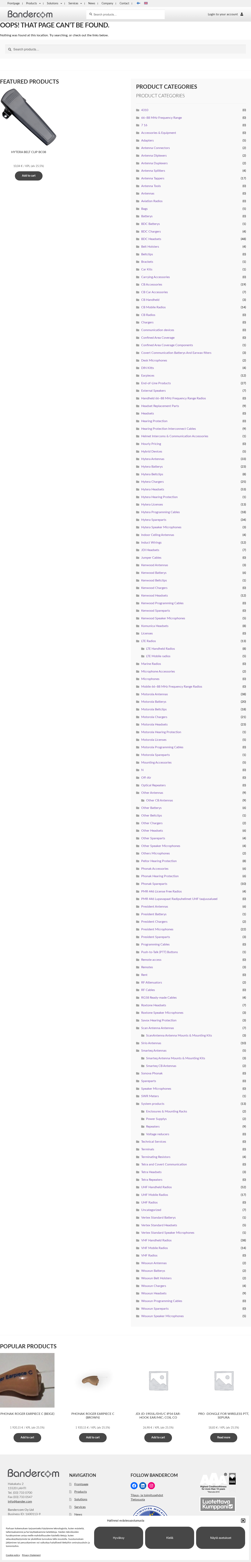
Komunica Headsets (154, 626)
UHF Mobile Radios (154, 1194)
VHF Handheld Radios (156, 1240)
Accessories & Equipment (158, 132)
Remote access (151, 959)
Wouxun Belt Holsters (156, 1278)
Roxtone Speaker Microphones (162, 1012)
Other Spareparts (153, 838)
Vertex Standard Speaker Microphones (167, 1232)
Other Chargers (152, 823)
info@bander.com (20, 1501)
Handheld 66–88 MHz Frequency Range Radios (173, 398)
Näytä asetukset (220, 1538)
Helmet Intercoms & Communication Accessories (174, 436)
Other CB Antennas (159, 800)
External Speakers (153, 390)
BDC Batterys (150, 223)
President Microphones (157, 929)
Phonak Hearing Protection (160, 876)
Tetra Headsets (151, 1172)
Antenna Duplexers (154, 163)
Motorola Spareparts (155, 754)
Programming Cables (155, 944)
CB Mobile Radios (153, 307)
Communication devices (157, 330)
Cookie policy (13, 1555)
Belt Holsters (150, 246)
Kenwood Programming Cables (162, 603)
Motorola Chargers (154, 717)
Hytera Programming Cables (160, 512)
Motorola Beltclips (154, 709)
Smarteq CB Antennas (161, 1065)
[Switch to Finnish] (137, 3)
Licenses (147, 633)
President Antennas (154, 906)
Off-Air (146, 777)
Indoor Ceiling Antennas (157, 534)
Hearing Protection (154, 421)
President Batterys (153, 914)
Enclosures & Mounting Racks (166, 1111)
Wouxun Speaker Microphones (162, 1316)
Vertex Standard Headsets (159, 1225)
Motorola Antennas (154, 694)
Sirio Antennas (151, 1043)
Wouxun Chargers (153, 1285)
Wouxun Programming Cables (161, 1301)
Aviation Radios (152, 201)
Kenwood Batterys (153, 572)
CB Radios (148, 315)
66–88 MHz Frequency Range (161, 117)
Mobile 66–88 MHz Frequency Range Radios (171, 686)
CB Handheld (150, 299)
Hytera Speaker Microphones (161, 527)
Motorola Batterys (153, 701)
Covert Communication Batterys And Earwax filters (176, 352)
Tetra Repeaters (151, 1179)
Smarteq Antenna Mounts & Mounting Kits (175, 1058)
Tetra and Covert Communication (164, 1164)
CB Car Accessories (154, 292)
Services (73, 3)
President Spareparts (155, 937)
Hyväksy (119, 1538)
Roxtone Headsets (153, 1005)
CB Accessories (151, 284)
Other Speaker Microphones (160, 846)
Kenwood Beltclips (154, 580)
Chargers (147, 322)
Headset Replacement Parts (160, 406)
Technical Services (153, 1141)
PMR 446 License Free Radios (161, 891)
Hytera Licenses (152, 504)
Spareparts (148, 1081)
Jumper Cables (151, 557)
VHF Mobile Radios (154, 1248)
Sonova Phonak (152, 1073)
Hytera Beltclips (152, 474)
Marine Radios (151, 663)
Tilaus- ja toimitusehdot (147, 1495)
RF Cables (148, 990)
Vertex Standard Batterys (158, 1217)
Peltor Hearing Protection (159, 861)
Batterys (147, 216)
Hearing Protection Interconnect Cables (168, 428)
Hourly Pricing (151, 443)
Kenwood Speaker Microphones (163, 618)
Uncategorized (151, 1210)
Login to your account (223, 14)
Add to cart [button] (28, 175)
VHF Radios (149, 1255)
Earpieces (147, 375)
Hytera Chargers (152, 481)
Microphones (150, 679)
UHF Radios (149, 1202)
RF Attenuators (151, 982)
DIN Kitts (147, 368)
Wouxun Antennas (154, 1263)
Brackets (147, 261)
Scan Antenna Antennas (157, 1028)
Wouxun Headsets (153, 1293)
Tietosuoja (138, 1499)
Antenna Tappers (152, 178)
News (91, 3)
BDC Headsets (151, 239)
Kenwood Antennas (154, 565)
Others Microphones (155, 853)
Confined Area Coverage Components (167, 345)
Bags (144, 208)
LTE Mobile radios (158, 656)
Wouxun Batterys (153, 1270)
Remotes (147, 967)
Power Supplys (156, 1118)
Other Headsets (152, 830)
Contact (124, 3)
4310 (144, 110)
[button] (243, 1521)
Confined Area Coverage (158, 337)
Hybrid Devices (151, 451)
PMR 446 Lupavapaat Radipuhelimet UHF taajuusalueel (179, 899)
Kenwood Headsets (154, 595)
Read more (223, 1437)
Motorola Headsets (154, 724)
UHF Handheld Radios (156, 1187)
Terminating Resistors (155, 1157)
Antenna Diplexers (154, 155)
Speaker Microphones (156, 1088)
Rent (144, 974)
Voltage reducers (157, 1134)
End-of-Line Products (156, 383)
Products (31, 3)
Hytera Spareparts (153, 519)
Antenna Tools (151, 186)
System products (152, 1103)
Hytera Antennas (152, 459)
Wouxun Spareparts (155, 1308)
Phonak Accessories (154, 868)
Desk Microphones (154, 360)
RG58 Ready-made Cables (159, 997)
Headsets (147, 413)
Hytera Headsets (152, 489)
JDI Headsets (150, 550)
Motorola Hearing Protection (161, 732)
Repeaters (153, 1126)
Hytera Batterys (152, 466)
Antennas (147, 193)
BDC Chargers (151, 231)
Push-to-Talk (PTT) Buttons (159, 952)
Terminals (147, 1149)
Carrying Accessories (155, 277)
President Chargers (154, 921)
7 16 (144, 125)
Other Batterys (151, 807)
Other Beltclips (151, 815)
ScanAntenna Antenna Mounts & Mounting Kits (179, 1035)
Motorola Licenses (153, 739)
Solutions (52, 3)
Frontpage (13, 3)
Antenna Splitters (153, 170)
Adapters (147, 140)
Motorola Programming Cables (162, 747)
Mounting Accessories (156, 762)
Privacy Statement (31, 1555)
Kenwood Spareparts (155, 610)
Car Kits (146, 269)
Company (107, 3)
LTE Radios (148, 641)
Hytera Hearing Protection (159, 497)
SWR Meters (150, 1096)
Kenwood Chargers (154, 587)
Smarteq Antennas (153, 1050)
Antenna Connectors (155, 148)
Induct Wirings (151, 542)
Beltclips (147, 254)
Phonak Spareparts (154, 883)
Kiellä (169, 1538)
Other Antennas (152, 792)
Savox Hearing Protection (158, 1020)
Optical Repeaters (153, 785)
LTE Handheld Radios (160, 648)
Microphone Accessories (158, 671)
